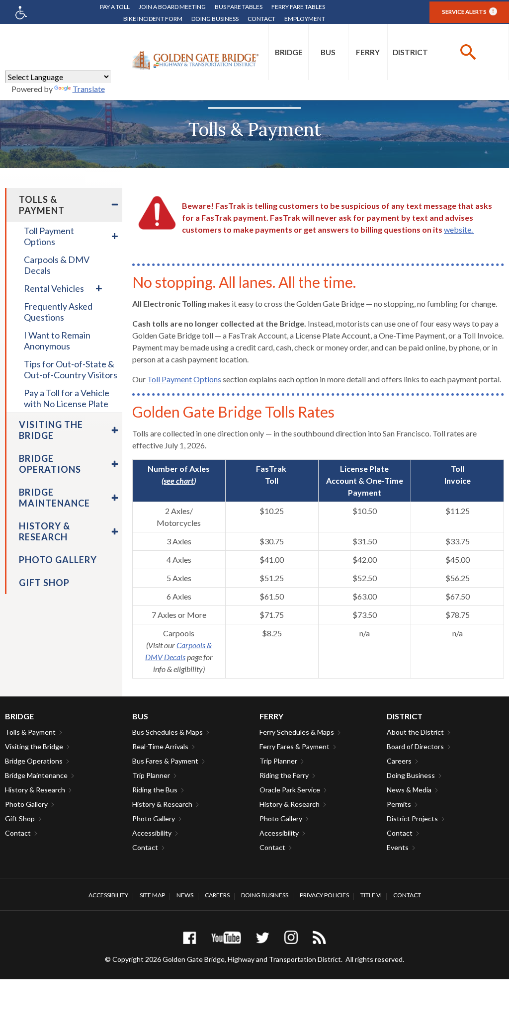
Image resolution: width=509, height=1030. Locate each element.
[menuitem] (288, 52)
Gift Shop (20, 818)
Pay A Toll (115, 6)
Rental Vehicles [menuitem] (54, 288)
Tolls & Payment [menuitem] (42, 205)
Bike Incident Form (152, 18)
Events (398, 847)
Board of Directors (415, 746)
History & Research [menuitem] (44, 531)
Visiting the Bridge (34, 746)
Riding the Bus (154, 789)
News (184, 895)
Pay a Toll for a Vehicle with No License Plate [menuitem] (66, 398)
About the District (415, 732)
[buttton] (468, 52)
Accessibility (151, 833)
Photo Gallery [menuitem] (58, 559)
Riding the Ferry (284, 775)
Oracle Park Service (289, 789)
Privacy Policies (324, 895)
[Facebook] (189, 937)
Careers (399, 761)
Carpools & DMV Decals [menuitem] (56, 265)
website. (459, 229)
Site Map (152, 895)
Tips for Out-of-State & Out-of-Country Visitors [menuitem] (70, 369)
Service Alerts (468, 11)
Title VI (371, 895)
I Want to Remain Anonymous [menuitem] (57, 340)
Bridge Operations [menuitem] (50, 464)
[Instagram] (291, 937)
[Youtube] (226, 937)
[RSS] (319, 937)
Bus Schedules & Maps (167, 732)
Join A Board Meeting (172, 6)
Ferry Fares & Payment (294, 746)
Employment (304, 18)
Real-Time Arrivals (160, 746)
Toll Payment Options (184, 379)
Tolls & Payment (30, 732)
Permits (399, 804)
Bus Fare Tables (238, 6)
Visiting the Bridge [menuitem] (51, 430)
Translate (89, 88)
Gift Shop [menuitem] (44, 582)
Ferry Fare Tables (298, 6)
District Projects (412, 818)
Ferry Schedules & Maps (296, 732)
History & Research (35, 789)
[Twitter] (262, 937)
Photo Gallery (26, 804)
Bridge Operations (34, 761)
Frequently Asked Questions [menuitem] (58, 312)
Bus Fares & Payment (165, 761)
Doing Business (215, 18)
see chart (179, 480)
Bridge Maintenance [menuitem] (54, 498)
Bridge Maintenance (36, 775)
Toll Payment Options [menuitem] (49, 236)
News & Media (409, 789)
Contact (261, 18)
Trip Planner (151, 775)
